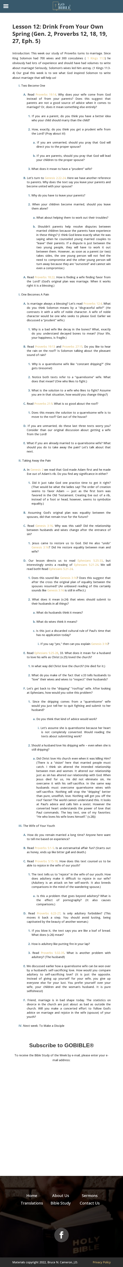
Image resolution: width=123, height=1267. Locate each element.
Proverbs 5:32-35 (52, 953)
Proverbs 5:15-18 (46, 861)
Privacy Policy (102, 1262)
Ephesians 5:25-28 (46, 653)
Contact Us (90, 1203)
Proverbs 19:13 (45, 346)
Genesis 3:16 (44, 526)
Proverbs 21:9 (43, 403)
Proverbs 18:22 (45, 277)
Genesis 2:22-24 (55, 178)
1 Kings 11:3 (96, 58)
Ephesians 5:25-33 (90, 560)
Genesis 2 (36, 470)
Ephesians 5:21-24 (86, 565)
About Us (60, 1195)
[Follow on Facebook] (61, 1235)
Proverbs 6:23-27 (48, 913)
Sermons (90, 1195)
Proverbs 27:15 (72, 346)
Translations (32, 1203)
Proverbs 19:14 (46, 94)
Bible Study (61, 1203)
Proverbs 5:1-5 (44, 848)
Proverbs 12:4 (92, 303)
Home (31, 1195)
